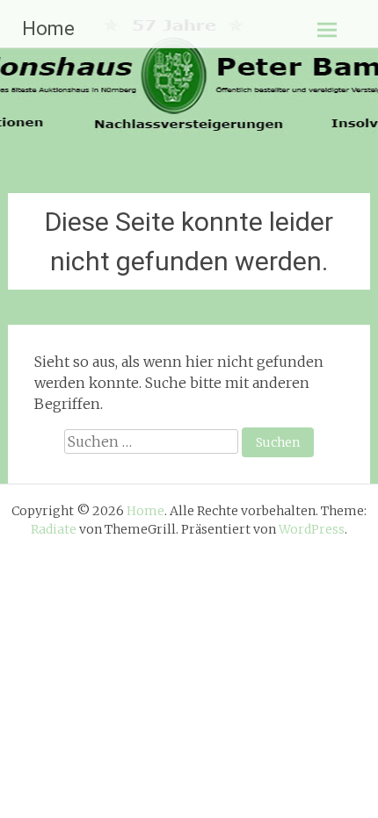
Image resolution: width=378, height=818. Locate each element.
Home (48, 28)
